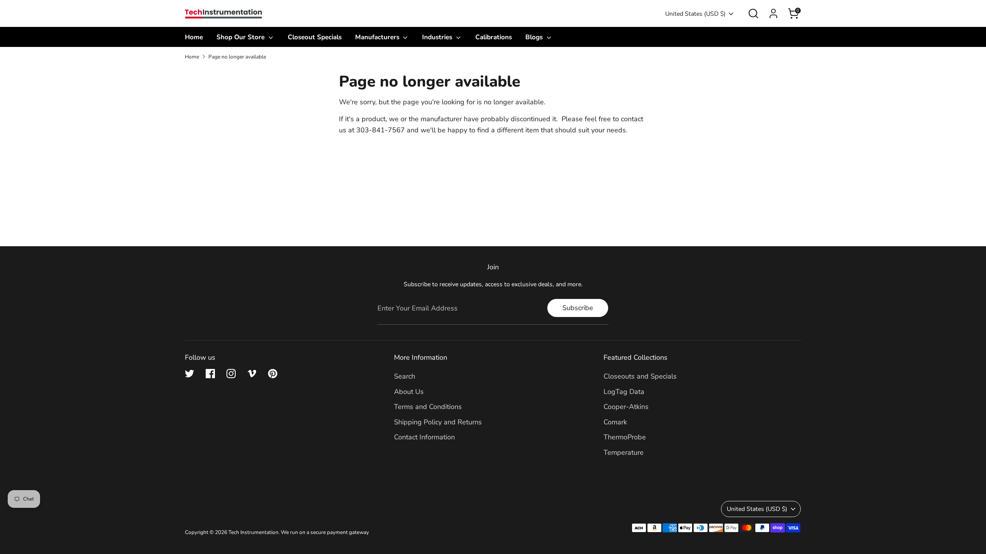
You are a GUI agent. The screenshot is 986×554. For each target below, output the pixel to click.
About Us (409, 391)
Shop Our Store (241, 37)
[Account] (773, 13)
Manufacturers (378, 37)
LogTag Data (624, 391)
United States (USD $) (695, 14)
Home (194, 37)
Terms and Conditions (428, 406)
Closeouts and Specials (640, 376)
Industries (438, 37)
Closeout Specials (315, 37)
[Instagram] (231, 373)
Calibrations (493, 37)
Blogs (535, 37)
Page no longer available (237, 56)
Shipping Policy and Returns (438, 422)
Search (404, 376)
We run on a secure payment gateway (325, 532)
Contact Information (424, 437)
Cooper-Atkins (626, 406)
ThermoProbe (625, 437)
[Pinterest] (272, 373)
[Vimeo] (252, 373)
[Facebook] (210, 373)
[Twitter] (189, 373)
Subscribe (577, 307)
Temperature (624, 452)
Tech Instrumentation (253, 532)
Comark (615, 422)
